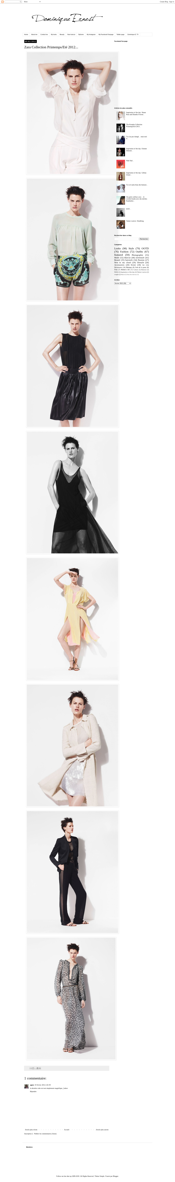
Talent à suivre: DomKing (135, 221)
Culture (135, 270)
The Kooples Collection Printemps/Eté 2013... (134, 125)
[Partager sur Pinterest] (40, 1068)
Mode (116, 258)
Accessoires (119, 265)
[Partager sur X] (35, 1068)
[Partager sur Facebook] (37, 1068)
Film (116, 270)
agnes (32, 1085)
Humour (143, 270)
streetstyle (140, 258)
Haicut (123, 274)
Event (133, 265)
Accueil (66, 1130)
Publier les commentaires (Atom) (45, 1134)
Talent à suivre (142, 272)
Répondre (33, 1091)
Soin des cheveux (132, 274)
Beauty (62, 34)
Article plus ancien (102, 1130)
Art (143, 265)
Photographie (137, 255)
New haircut (71, 34)
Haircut (127, 258)
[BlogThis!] (33, 1068)
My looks (54, 34)
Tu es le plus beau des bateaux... (137, 185)
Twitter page (120, 34)
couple (116, 274)
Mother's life (125, 270)
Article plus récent (31, 1130)
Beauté (117, 260)
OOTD (145, 248)
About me (34, 34)
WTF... (128, 209)
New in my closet (122, 262)
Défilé (116, 272)
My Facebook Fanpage (106, 34)
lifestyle (140, 262)
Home (26, 34)
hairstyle (129, 260)
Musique (129, 267)
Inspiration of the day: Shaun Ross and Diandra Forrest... (136, 113)
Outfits (139, 251)
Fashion (124, 251)
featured (118, 254)
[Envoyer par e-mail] (31, 1068)
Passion (141, 260)
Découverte (118, 267)
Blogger (115, 1176)
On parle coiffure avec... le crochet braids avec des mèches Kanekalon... (136, 199)
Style (131, 248)
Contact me (44, 34)
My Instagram (91, 34)
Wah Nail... (130, 161)
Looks (117, 248)
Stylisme (81, 34)
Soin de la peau (140, 267)
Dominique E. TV (133, 34)
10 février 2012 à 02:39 (43, 1085)
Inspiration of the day (128, 272)
